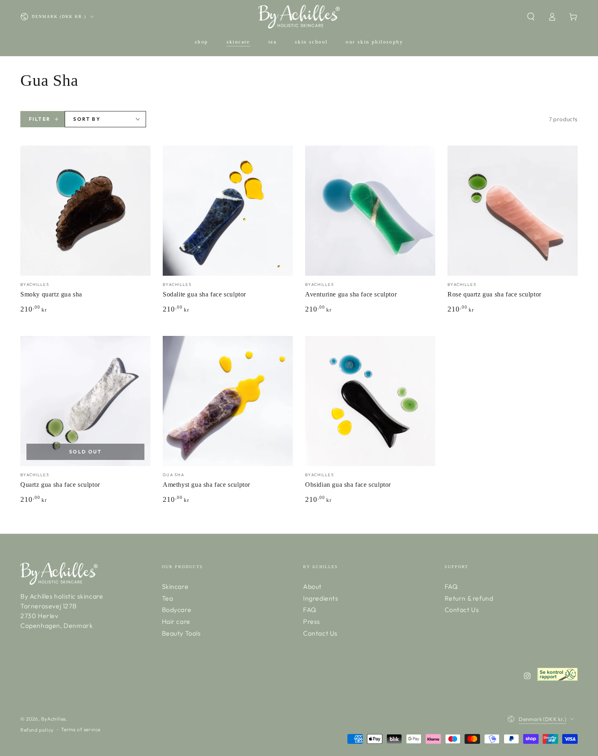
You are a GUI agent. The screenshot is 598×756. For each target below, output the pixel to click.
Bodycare (177, 610)
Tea (167, 598)
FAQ (309, 610)
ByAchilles (53, 719)
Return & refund (469, 598)
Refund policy (37, 730)
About (312, 586)
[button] (530, 17)
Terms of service (80, 729)
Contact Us (320, 633)
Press (311, 621)
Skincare (175, 586)
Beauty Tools (181, 633)
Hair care (176, 621)
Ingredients (320, 598)
